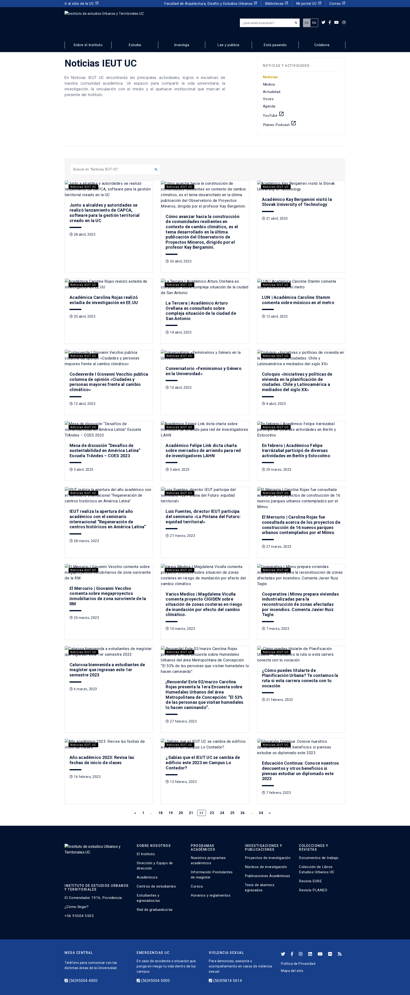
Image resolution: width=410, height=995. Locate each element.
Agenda (269, 106)
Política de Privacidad (298, 964)
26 (242, 813)
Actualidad (271, 92)
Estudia (135, 45)
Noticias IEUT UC (83, 187)
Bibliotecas (276, 3)
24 (222, 813)
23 (212, 813)
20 (181, 813)
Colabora (322, 45)
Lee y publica (228, 45)
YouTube (273, 114)
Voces (268, 99)
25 (232, 813)
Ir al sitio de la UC (82, 3)
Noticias (270, 77)
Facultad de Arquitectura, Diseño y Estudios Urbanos (210, 3)
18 (160, 813)
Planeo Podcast (280, 123)
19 (170, 813)
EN (314, 22)
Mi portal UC (308, 3)
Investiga (181, 45)
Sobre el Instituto (88, 45)
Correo (337, 3)
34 (261, 813)
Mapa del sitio (292, 971)
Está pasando (275, 45)
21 (191, 813)
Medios (269, 84)
